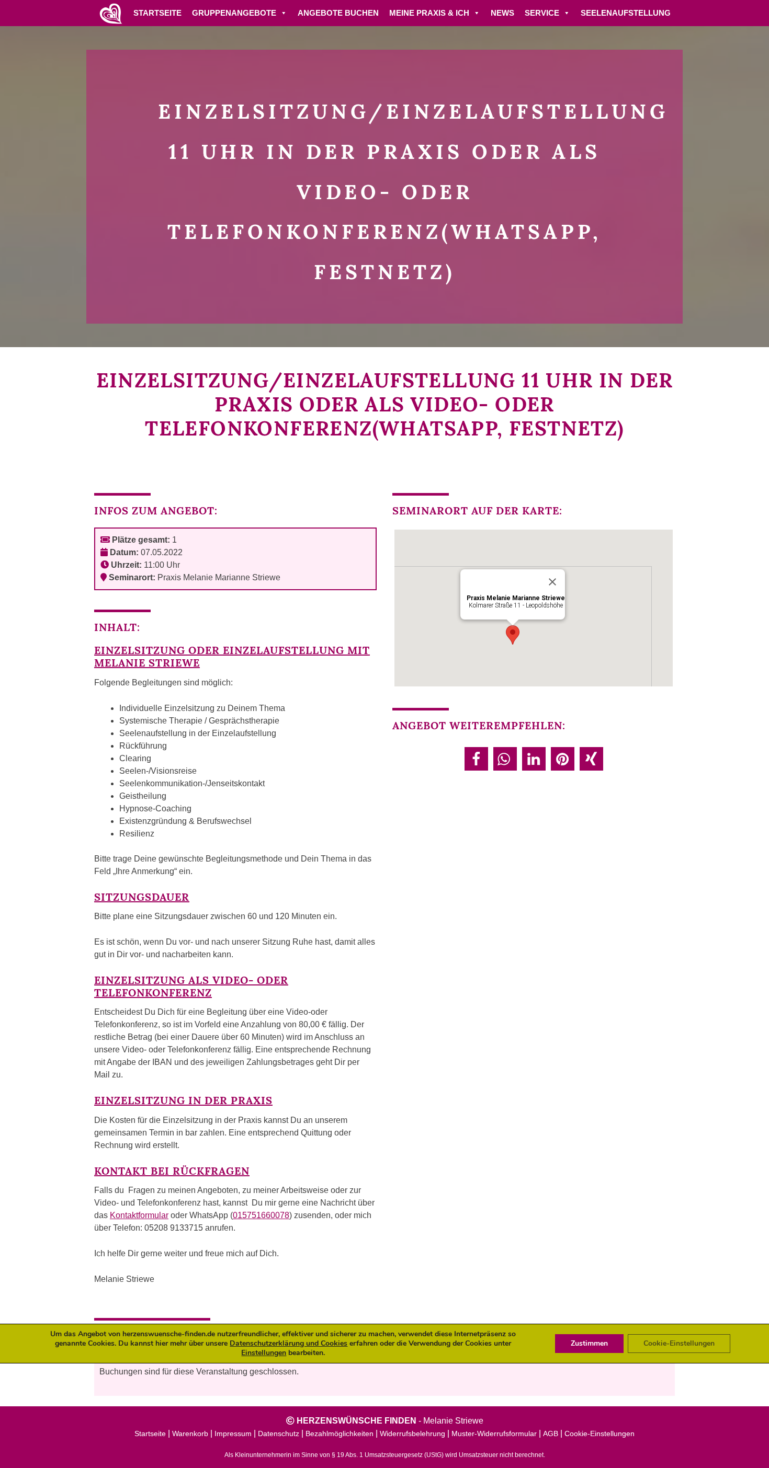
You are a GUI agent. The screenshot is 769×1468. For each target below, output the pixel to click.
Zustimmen (589, 1343)
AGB (550, 1433)
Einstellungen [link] (263, 1353)
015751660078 (261, 1215)
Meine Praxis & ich (429, 12)
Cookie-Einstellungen (599, 1433)
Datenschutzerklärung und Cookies (288, 1343)
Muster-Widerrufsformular (494, 1433)
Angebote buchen (338, 12)
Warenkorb (190, 1433)
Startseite (157, 12)
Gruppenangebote (234, 12)
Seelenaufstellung (626, 12)
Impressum (233, 1433)
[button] (476, 759)
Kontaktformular (139, 1215)
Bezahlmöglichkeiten (340, 1433)
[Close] (552, 581)
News (502, 12)
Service (542, 12)
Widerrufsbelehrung (412, 1433)
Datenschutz (278, 1433)
